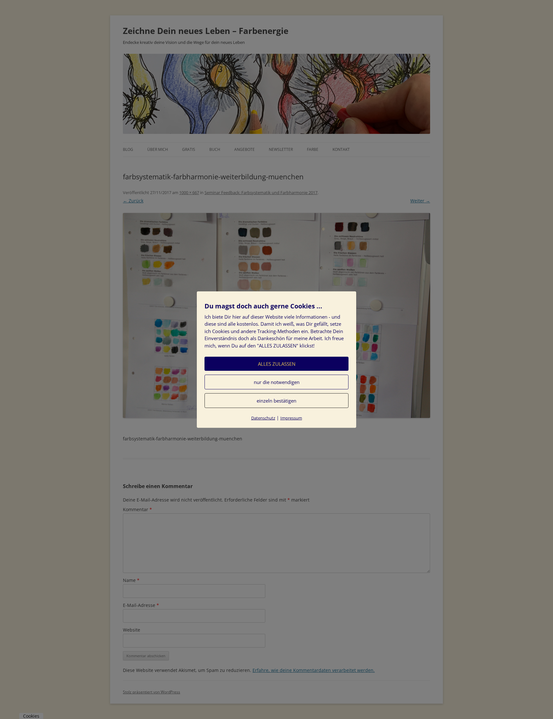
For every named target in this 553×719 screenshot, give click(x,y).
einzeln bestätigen (276, 400)
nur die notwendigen (277, 382)
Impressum (291, 418)
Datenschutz (263, 418)
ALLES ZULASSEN (276, 364)
